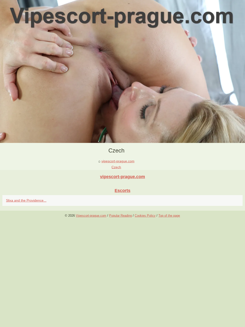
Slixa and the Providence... (26, 200)
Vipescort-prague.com (91, 215)
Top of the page (169, 215)
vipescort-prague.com (117, 161)
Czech (116, 167)
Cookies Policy (145, 215)
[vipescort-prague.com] (122, 71)
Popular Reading (120, 215)
